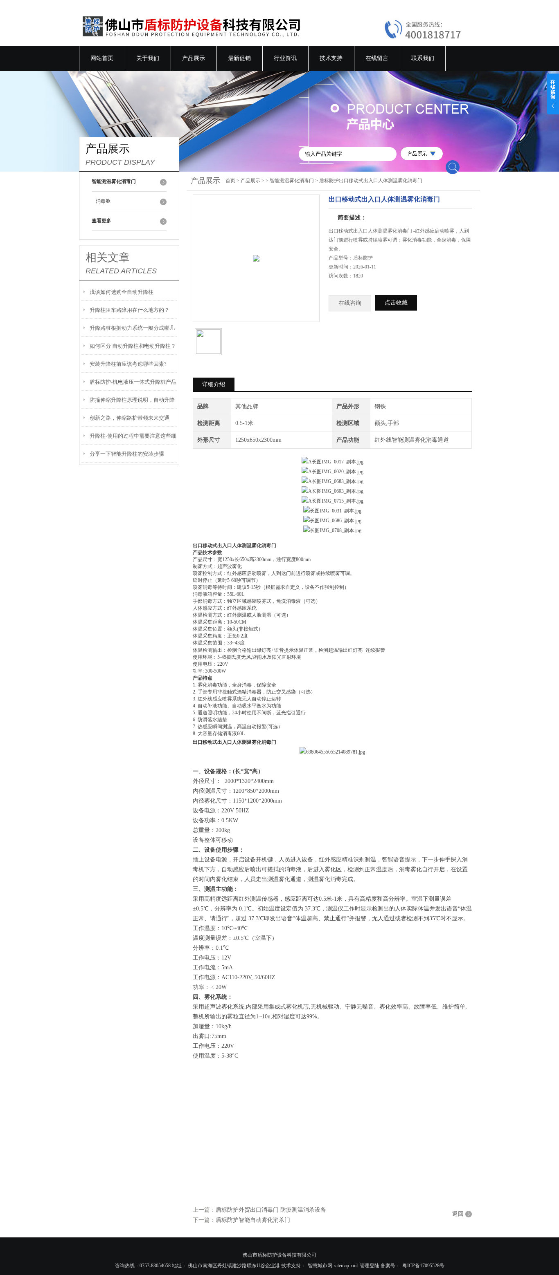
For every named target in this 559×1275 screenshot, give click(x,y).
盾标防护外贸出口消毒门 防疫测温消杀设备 (271, 1210)
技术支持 (331, 58)
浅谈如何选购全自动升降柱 (121, 292)
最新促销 (239, 58)
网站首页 (101, 58)
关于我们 (147, 58)
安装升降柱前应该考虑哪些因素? (128, 364)
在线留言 (376, 58)
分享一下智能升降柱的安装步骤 (127, 454)
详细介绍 (213, 384)
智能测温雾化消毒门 (292, 180)
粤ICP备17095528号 (423, 1265)
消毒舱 (103, 201)
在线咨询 (349, 303)
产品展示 (193, 58)
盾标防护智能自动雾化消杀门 (253, 1220)
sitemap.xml (346, 1265)
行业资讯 (285, 58)
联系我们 (422, 58)
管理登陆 (369, 1265)
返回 (458, 1214)
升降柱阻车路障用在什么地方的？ (129, 310)
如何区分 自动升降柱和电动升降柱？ (133, 346)
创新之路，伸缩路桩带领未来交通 (129, 418)
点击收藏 (396, 303)
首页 (230, 180)
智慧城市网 (320, 1265)
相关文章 (108, 257)
